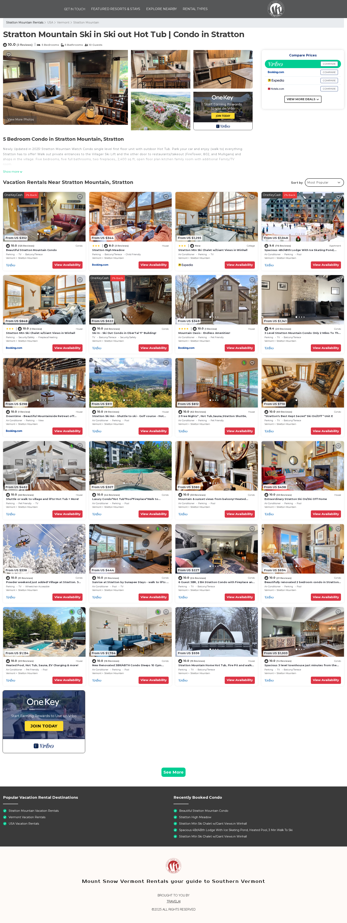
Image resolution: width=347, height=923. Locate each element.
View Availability (67, 265)
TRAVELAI (174, 901)
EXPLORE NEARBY (161, 9)
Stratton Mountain (86, 22)
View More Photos (21, 119)
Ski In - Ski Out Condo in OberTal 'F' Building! (124, 333)
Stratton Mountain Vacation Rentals (34, 811)
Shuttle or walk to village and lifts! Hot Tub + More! (42, 499)
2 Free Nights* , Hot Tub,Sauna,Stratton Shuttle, (212, 416)
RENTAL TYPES (195, 9)
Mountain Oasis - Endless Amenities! (204, 333)
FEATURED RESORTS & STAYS (115, 9)
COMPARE (329, 63)
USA (50, 22)
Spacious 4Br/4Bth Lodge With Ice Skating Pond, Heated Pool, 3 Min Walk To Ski (236, 830)
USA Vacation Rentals (24, 823)
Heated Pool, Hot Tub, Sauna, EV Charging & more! (42, 665)
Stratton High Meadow (108, 250)
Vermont (63, 22)
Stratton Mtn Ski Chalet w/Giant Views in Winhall (212, 250)
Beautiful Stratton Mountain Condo (31, 250)
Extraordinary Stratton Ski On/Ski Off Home (295, 499)
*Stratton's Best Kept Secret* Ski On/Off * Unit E (298, 416)
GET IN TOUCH (74, 9)
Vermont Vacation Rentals (27, 817)
